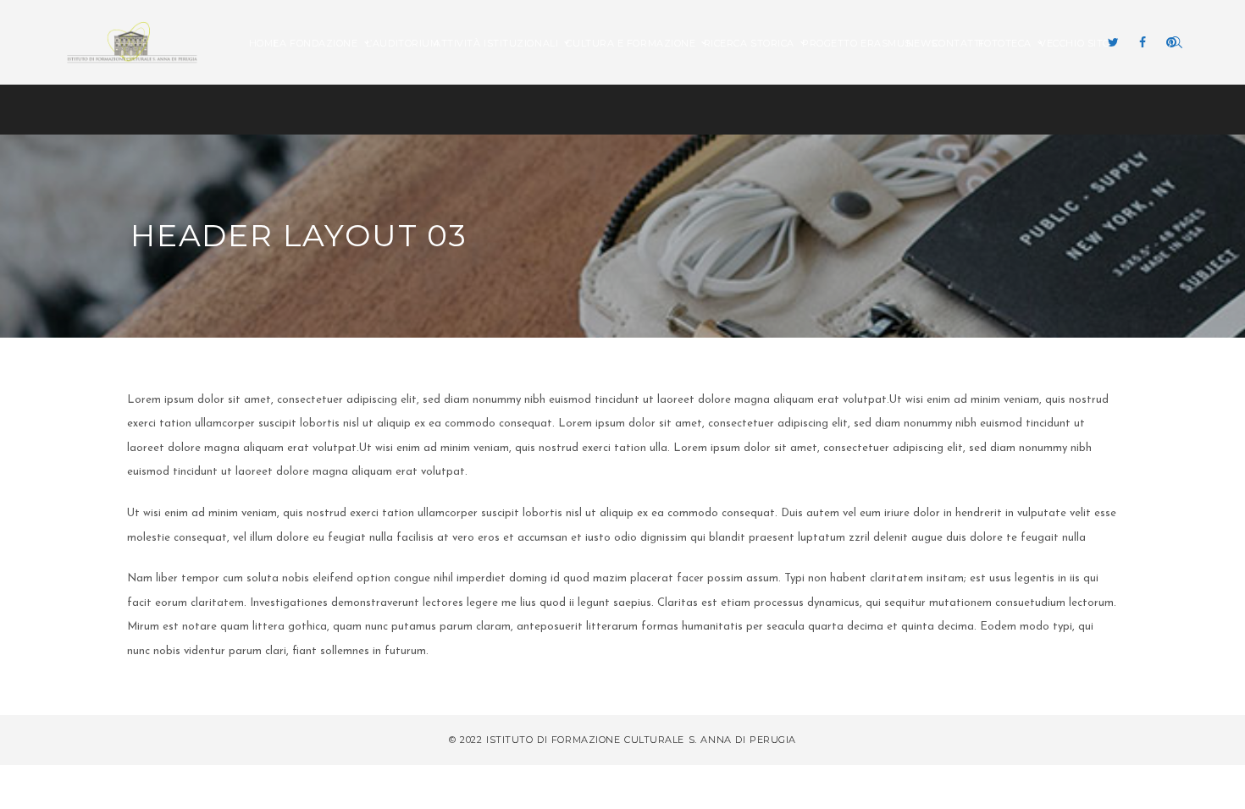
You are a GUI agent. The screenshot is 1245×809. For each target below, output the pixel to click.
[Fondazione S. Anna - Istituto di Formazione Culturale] (132, 41)
